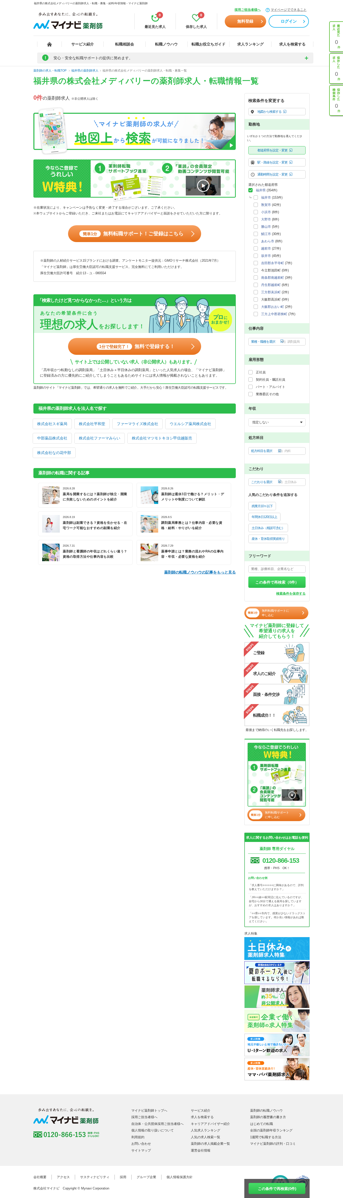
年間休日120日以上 (264, 517)
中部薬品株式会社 (52, 438)
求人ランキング (250, 44)
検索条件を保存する (291, 593)
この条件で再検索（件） (277, 582)
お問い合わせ (141, 1144)
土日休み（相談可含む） (268, 528)
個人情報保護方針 (179, 1177)
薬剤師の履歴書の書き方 (268, 1117)
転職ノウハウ (166, 44)
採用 (123, 1177)
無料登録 (245, 21)
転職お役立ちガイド (208, 44)
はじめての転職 (261, 1124)
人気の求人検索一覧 (205, 1137)
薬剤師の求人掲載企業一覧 (210, 1144)
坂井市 (266, 256)
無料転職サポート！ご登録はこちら (133, 233)
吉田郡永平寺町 (272, 263)
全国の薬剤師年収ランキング (271, 1130)
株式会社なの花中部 (54, 452)
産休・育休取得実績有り (268, 539)
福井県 (261, 190)
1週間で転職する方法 (265, 1137)
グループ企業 (146, 1177)
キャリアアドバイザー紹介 (210, 1124)
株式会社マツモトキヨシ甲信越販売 (162, 438)
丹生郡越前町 (271, 285)
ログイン (289, 21)
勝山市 (266, 227)
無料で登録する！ (137, 346)
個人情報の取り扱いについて (152, 1130)
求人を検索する (292, 44)
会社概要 (39, 1177)
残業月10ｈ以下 (262, 506)
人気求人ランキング (205, 1130)
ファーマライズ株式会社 (137, 424)
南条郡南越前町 (272, 277)
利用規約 (137, 1137)
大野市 (266, 219)
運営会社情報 (200, 1150)
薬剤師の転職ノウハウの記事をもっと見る (200, 572)
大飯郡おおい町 (272, 307)
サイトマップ (141, 1150)
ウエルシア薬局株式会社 (190, 424)
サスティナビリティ (94, 1177)
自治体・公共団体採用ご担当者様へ (157, 1124)
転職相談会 (124, 44)
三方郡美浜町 (271, 292)
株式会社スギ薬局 (52, 424)
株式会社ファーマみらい (99, 438)
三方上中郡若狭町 (274, 314)
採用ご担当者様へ (248, 10)
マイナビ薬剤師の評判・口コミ (273, 1144)
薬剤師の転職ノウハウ (266, 1110)
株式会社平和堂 (92, 424)
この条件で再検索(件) (277, 1188)
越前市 (266, 248)
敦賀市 (266, 205)
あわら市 (267, 241)
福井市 (266, 197)
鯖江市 (266, 234)
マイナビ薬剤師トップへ (149, 1110)
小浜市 (266, 212)
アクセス (63, 1177)
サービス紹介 (82, 44)
